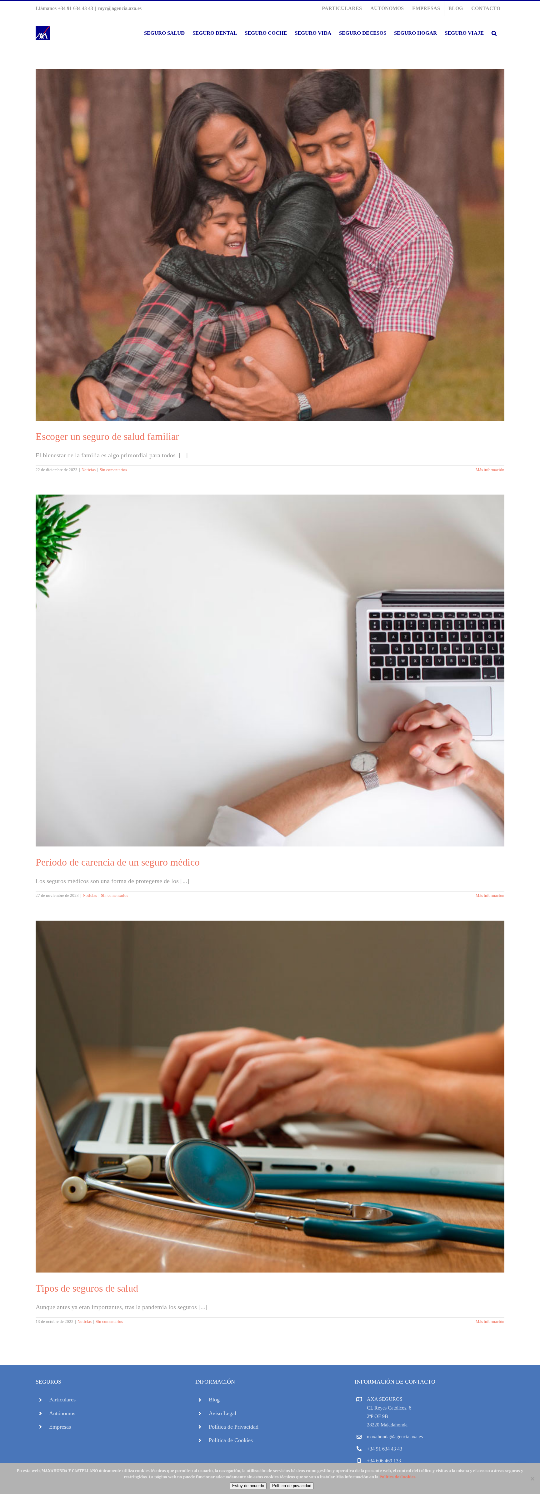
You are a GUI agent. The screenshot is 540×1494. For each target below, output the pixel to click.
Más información (490, 469)
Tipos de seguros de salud (87, 1288)
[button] (494, 33)
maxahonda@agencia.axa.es (395, 1436)
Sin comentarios (113, 469)
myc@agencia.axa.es (120, 8)
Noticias (89, 469)
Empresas (60, 1427)
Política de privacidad (291, 1485)
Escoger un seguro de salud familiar (107, 436)
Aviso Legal (222, 1413)
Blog (214, 1399)
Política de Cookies (231, 1440)
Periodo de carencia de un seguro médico (118, 862)
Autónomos (62, 1413)
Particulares (62, 1399)
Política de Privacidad (233, 1427)
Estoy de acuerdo (248, 1485)
